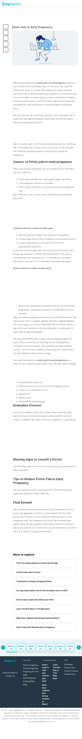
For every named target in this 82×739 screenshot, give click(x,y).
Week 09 (60, 647)
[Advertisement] (45, 134)
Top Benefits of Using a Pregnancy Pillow (34, 581)
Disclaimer (68, 664)
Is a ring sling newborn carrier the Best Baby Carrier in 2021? (42, 590)
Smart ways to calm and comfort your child (34, 600)
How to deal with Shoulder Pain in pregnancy (35, 627)
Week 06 (31, 647)
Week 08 (50, 647)
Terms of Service (71, 671)
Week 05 (21, 647)
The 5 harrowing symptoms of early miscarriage (37, 563)
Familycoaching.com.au (72, 710)
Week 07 (40, 647)
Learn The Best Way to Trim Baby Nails (33, 609)
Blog (25, 684)
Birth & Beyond (29, 678)
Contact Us (10, 676)
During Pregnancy (30, 668)
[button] (79, 4)
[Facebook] (5, 666)
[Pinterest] (15, 666)
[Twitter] (10, 666)
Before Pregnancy (30, 665)
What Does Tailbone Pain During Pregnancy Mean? (37, 618)
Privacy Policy (69, 667)
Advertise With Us (10, 673)
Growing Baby (29, 681)
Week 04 (11, 647)
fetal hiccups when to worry (28, 572)
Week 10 (70, 647)
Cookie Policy (69, 674)
